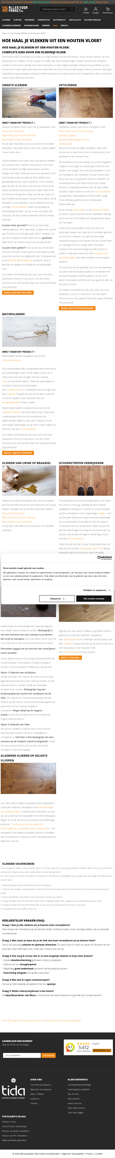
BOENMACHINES (31, 25)
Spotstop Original (67, 135)
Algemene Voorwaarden (73, 1153)
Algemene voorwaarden (41, 1089)
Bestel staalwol (70, 657)
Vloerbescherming (11, 25)
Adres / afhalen (37, 1094)
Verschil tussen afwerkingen (14, 1126)
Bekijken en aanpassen (95, 590)
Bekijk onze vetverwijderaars (77, 308)
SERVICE (64, 25)
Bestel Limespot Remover (18, 452)
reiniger (101, 513)
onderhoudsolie (14, 389)
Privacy (89, 1153)
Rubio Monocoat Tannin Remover (19, 135)
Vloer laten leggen (76, 1112)
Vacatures (34, 1098)
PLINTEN (17, 20)
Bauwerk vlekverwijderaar (20, 260)
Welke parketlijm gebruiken (14, 1140)
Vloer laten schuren (76, 1108)
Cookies (99, 1153)
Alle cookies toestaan (93, 598)
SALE (55, 25)
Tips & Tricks (73, 1094)
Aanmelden (48, 1055)
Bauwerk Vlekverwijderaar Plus (74, 139)
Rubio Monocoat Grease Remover (76, 131)
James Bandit (65, 143)
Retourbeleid (73, 1098)
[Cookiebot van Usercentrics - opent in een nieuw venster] (99, 558)
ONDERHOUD (44, 20)
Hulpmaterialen (92, 20)
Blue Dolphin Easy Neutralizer (17, 139)
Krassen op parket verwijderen (16, 1131)
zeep (5, 381)
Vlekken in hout (9, 1121)
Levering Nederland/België (79, 1084)
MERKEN (46, 25)
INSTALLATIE (75, 20)
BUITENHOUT (59, 20)
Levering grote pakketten (79, 1089)
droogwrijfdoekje (10, 402)
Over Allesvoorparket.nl (40, 1084)
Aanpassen (55, 598)
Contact (33, 1103)
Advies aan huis (75, 1103)
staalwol (11, 393)
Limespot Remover (11, 360)
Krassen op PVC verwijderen (14, 1135)
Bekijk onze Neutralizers (18, 292)
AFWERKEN (29, 20)
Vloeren (6, 20)
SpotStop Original (100, 209)
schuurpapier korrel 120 (91, 548)
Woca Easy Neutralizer (13, 131)
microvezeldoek (19, 207)
